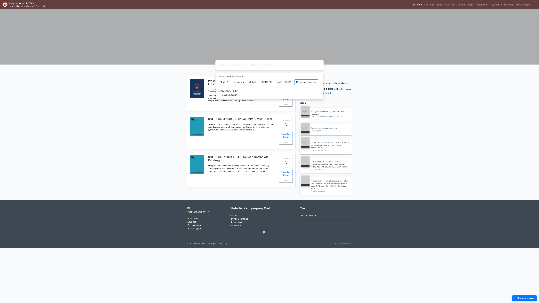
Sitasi (285, 104)
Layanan (192, 221)
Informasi (429, 4)
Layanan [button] (495, 4)
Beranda (417, 4)
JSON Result (325, 93)
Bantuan (450, 4)
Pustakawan (481, 4)
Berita (440, 4)
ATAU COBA (284, 82)
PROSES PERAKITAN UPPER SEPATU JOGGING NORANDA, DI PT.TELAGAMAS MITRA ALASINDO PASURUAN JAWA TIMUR (329, 164)
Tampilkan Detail (286, 135)
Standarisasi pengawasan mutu (324, 128)
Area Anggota (523, 4)
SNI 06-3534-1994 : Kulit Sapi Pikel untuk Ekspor (240, 119)
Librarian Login (465, 4)
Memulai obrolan (526, 298)
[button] (241, 109)
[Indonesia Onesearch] (262, 232)
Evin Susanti (215, 89)
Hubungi (508, 4)
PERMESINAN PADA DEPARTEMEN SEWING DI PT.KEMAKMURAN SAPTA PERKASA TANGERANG (330, 145)
